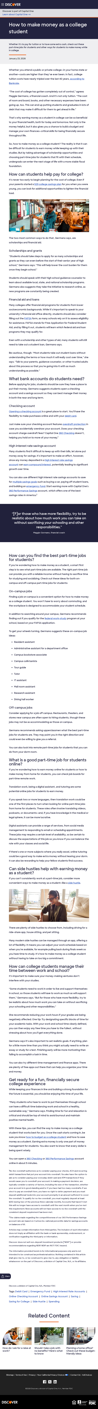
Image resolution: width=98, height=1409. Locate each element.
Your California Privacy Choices (51, 1375)
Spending (54, 1301)
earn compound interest (37, 464)
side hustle (74, 882)
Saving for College (19, 1301)
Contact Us (75, 1375)
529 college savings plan (47, 184)
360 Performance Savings (23, 490)
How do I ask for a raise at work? (17, 1349)
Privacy (32, 1375)
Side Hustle (39, 1301)
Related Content (49, 1315)
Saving (74, 1296)
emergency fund (35, 486)
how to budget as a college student (46, 1137)
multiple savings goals (25, 481)
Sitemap (10, 1375)
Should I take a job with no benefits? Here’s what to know (48, 1351)
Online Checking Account (23, 1296)
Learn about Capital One (15, 14)
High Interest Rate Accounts (69, 1291)
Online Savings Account (54, 1296)
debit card (70, 416)
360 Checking (66, 433)
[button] (2, 4)
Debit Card (21, 1291)
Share (7, 1276)
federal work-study (55, 618)
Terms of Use (21, 1375)
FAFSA (28, 318)
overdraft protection (74, 424)
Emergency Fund (40, 1291)
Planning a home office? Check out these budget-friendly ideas (80, 1351)
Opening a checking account (25, 411)
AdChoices (87, 1375)
